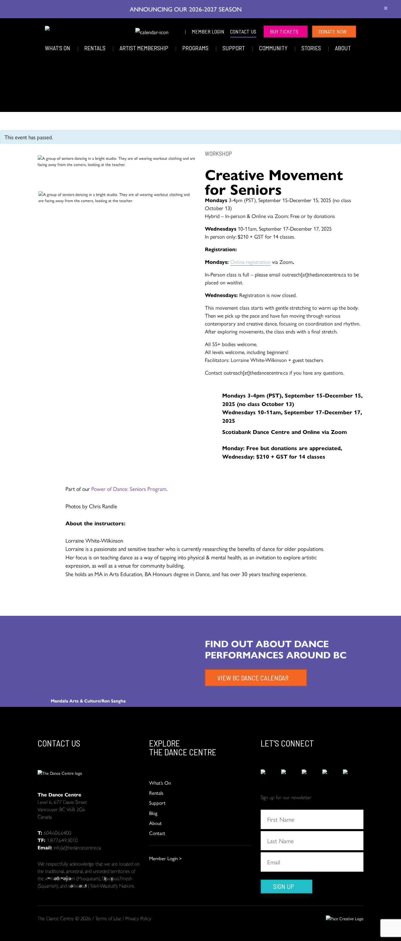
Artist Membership (144, 47)
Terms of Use (108, 918)
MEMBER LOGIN (208, 31)
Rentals (95, 47)
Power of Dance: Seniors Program (128, 488)
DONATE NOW (333, 31)
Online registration (250, 261)
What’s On (58, 47)
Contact (157, 832)
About (343, 47)
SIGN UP (283, 886)
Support (234, 47)
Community (274, 47)
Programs (196, 47)
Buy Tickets (284, 31)
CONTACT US (243, 31)
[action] (271, 775)
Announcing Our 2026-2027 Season (186, 8)
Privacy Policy (138, 918)
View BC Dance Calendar (253, 678)
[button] (126, 30)
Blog (153, 812)
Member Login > (165, 858)
